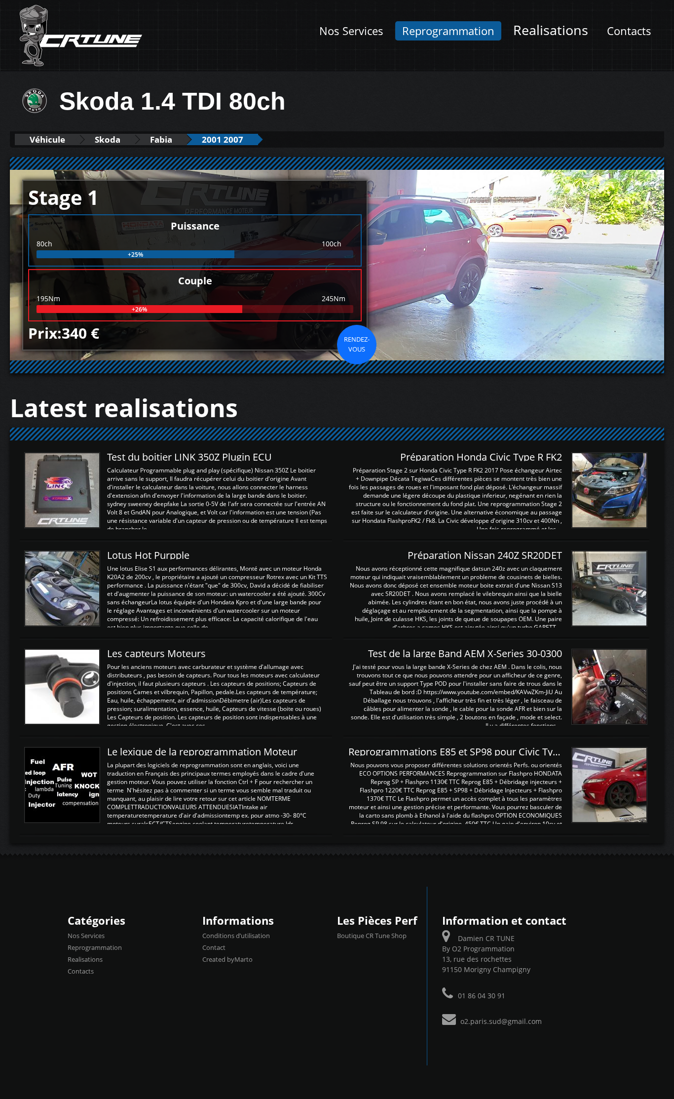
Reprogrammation (448, 31)
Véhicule (47, 139)
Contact (213, 947)
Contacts (629, 31)
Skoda (107, 139)
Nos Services (351, 31)
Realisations (550, 30)
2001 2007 (222, 139)
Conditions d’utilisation (236, 935)
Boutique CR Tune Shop (372, 935)
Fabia (161, 139)
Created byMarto (227, 959)
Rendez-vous (357, 344)
